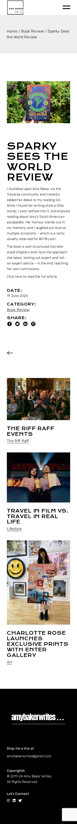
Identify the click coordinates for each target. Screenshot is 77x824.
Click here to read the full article (32, 276)
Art (9, 662)
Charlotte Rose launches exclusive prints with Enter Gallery (37, 644)
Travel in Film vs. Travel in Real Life (38, 516)
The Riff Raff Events (30, 431)
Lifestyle (14, 528)
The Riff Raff (18, 441)
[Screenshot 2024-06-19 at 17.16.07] (38, 102)
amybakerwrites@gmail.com (29, 756)
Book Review (18, 309)
